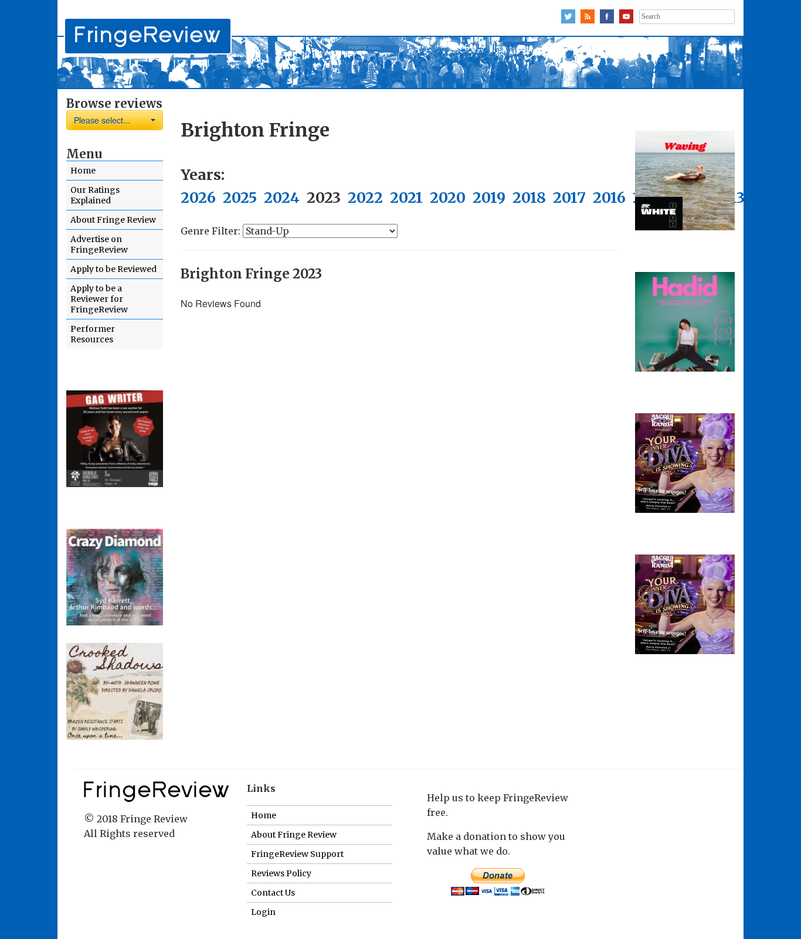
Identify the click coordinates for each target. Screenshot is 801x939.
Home (83, 170)
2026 (198, 197)
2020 (448, 197)
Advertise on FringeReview (99, 244)
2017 (569, 197)
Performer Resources (92, 334)
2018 (529, 197)
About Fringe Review (113, 220)
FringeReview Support (297, 854)
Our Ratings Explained (95, 195)
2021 (406, 197)
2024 (282, 197)
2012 (768, 197)
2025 (240, 197)
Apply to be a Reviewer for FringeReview (99, 299)
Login (263, 912)
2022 (365, 197)
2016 (609, 197)
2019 (489, 197)
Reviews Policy (281, 873)
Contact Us (273, 892)
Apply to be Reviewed (113, 269)
